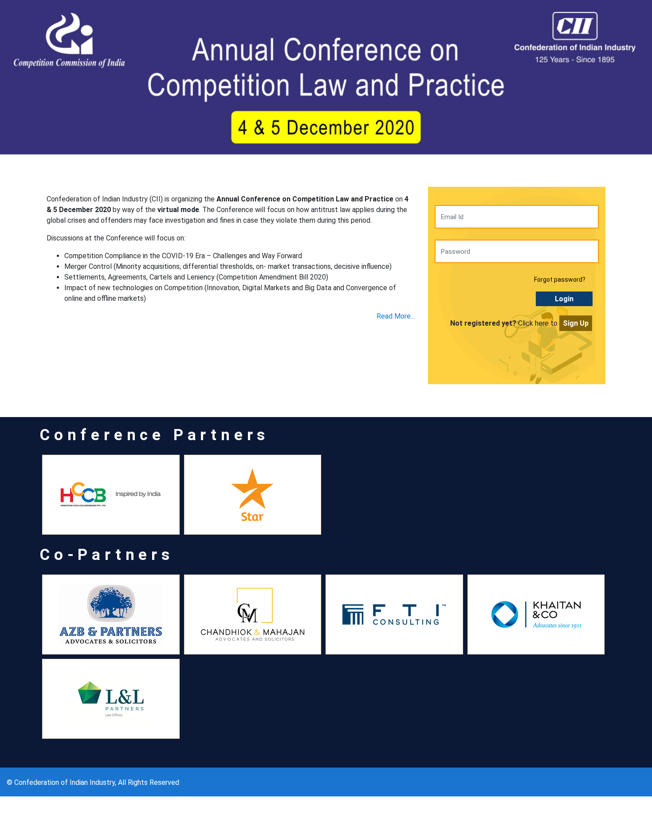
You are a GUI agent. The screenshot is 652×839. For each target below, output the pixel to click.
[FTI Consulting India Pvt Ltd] (394, 614)
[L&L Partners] (111, 699)
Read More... (396, 316)
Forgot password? (559, 279)
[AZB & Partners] (111, 614)
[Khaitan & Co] (536, 614)
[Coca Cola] (111, 495)
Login (564, 299)
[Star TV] (253, 495)
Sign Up (576, 323)
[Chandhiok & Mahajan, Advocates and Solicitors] (253, 614)
